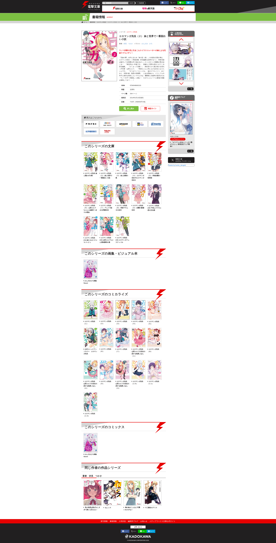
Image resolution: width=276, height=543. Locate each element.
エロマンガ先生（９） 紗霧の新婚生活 (138, 208)
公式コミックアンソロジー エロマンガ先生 (90, 351)
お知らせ (143, 521)
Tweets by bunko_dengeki (177, 165)
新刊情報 (104, 521)
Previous (181, 39)
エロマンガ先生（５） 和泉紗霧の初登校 (154, 175)
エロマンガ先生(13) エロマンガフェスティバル (122, 240)
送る (183, 2)
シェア (165, 2)
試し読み (130, 108)
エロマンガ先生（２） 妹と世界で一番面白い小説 (106, 175)
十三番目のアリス (151, 507)
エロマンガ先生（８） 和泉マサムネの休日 (122, 208)
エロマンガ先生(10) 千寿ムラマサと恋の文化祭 (154, 208)
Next (181, 83)
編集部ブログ (133, 521)
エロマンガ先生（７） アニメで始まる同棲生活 (106, 208)
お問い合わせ (138, 527)
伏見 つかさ (128, 43)
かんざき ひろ (147, 43)
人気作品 (122, 521)
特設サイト (152, 108)
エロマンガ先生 (101, 22)
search (131, 3)
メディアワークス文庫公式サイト (162, 521)
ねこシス (108, 507)
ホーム (85, 22)
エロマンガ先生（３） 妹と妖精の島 (122, 175)
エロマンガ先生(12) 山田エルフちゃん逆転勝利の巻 (106, 240)
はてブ (191, 2)
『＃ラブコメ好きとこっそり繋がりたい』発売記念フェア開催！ (181, 144)
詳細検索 (141, 3)
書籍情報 (92, 22)
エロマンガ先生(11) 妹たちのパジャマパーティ (90, 240)
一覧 (190, 89)
